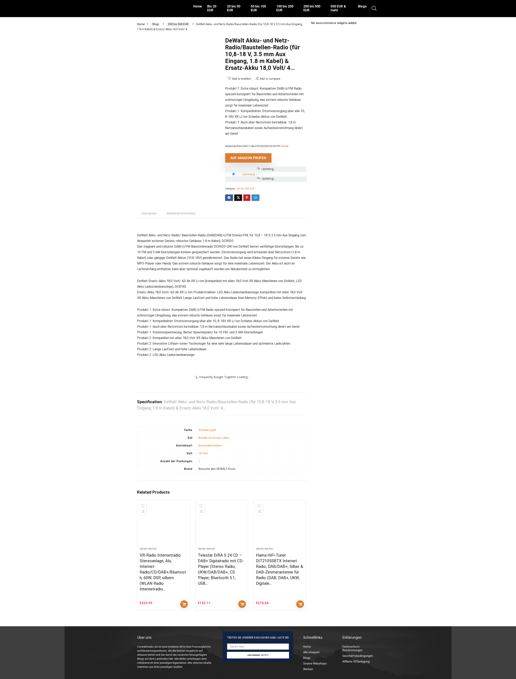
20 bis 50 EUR (233, 8)
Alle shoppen (311, 652)
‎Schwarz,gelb (207, 430)
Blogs (362, 6)
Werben (308, 669)
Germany (248, 174)
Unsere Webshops (315, 663)
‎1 (199, 461)
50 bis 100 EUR (258, 8)
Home (197, 6)
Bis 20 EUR (211, 8)
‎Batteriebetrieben (210, 445)
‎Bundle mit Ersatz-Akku (214, 438)
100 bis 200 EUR (284, 8)
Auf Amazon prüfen (248, 158)
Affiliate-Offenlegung (356, 661)
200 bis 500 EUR (311, 8)
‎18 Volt (203, 453)
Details (284, 146)
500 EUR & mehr (338, 8)
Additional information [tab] (181, 213)
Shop (155, 24)
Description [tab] (149, 213)
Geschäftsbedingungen (357, 655)
